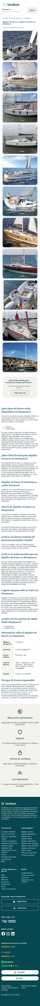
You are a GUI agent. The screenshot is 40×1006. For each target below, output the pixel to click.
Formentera (5, 884)
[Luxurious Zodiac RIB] (20, 295)
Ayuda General (26, 873)
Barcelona (5, 882)
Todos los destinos (8, 889)
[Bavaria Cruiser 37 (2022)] (20, 45)
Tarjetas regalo (7, 846)
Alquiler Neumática (28, 834)
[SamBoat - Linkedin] (13, 934)
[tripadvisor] (7, 962)
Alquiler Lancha (27, 832)
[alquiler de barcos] (11, 4)
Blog (3, 861)
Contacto (25, 878)
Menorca (4, 879)
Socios (23, 988)
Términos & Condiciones (9, 988)
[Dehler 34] (20, 108)
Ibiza (3, 875)
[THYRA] (20, 357)
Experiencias (6, 859)
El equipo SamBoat (8, 832)
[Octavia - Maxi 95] (20, 326)
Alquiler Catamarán (28, 841)
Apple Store (22, 901)
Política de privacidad (29, 985)
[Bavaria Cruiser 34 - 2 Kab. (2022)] (20, 76)
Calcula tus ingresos (9, 841)
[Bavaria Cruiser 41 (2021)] (20, 170)
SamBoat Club (6, 848)
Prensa (3, 855)
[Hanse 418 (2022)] (20, 232)
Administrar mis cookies (27, 881)
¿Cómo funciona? (27, 875)
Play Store (21, 908)
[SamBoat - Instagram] (8, 934)
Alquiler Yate (26, 836)
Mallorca (4, 877)
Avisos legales (6, 985)
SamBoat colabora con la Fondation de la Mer (17, 693)
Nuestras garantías (8, 836)
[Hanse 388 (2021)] (20, 263)
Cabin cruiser (26, 850)
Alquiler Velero (26, 839)
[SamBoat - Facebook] (3, 934)
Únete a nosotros (8, 834)
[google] (6, 952)
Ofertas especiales (28, 853)
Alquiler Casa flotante (29, 846)
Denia (3, 886)
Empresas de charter (9, 843)
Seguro (4, 839)
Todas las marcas (27, 855)
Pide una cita (20, 392)
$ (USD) (19, 978)
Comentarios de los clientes (8, 851)
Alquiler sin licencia (28, 848)
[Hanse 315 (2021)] (20, 201)
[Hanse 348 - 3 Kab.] (20, 139)
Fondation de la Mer (9, 857)
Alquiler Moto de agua (29, 843)
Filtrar (32, 10)
